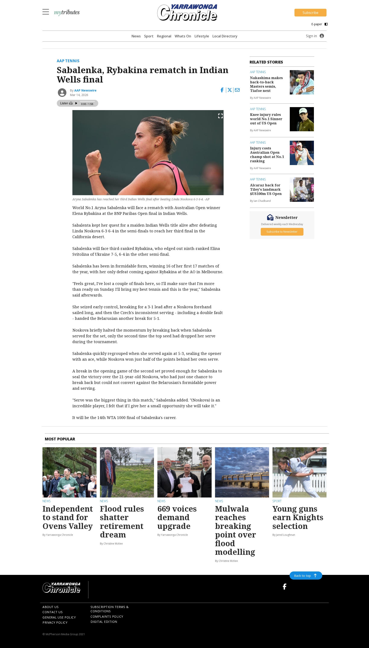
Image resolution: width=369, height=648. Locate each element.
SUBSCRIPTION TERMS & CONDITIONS (110, 609)
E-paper (317, 24)
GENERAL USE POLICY (59, 617)
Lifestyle (202, 36)
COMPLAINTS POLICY (107, 616)
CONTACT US (52, 612)
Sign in (311, 36)
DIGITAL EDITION (104, 622)
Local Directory (224, 36)
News (136, 36)
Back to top (302, 575)
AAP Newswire (85, 90)
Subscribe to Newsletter (281, 231)
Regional (164, 36)
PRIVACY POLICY (54, 622)
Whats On (183, 36)
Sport (149, 36)
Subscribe (310, 12)
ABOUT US (50, 607)
